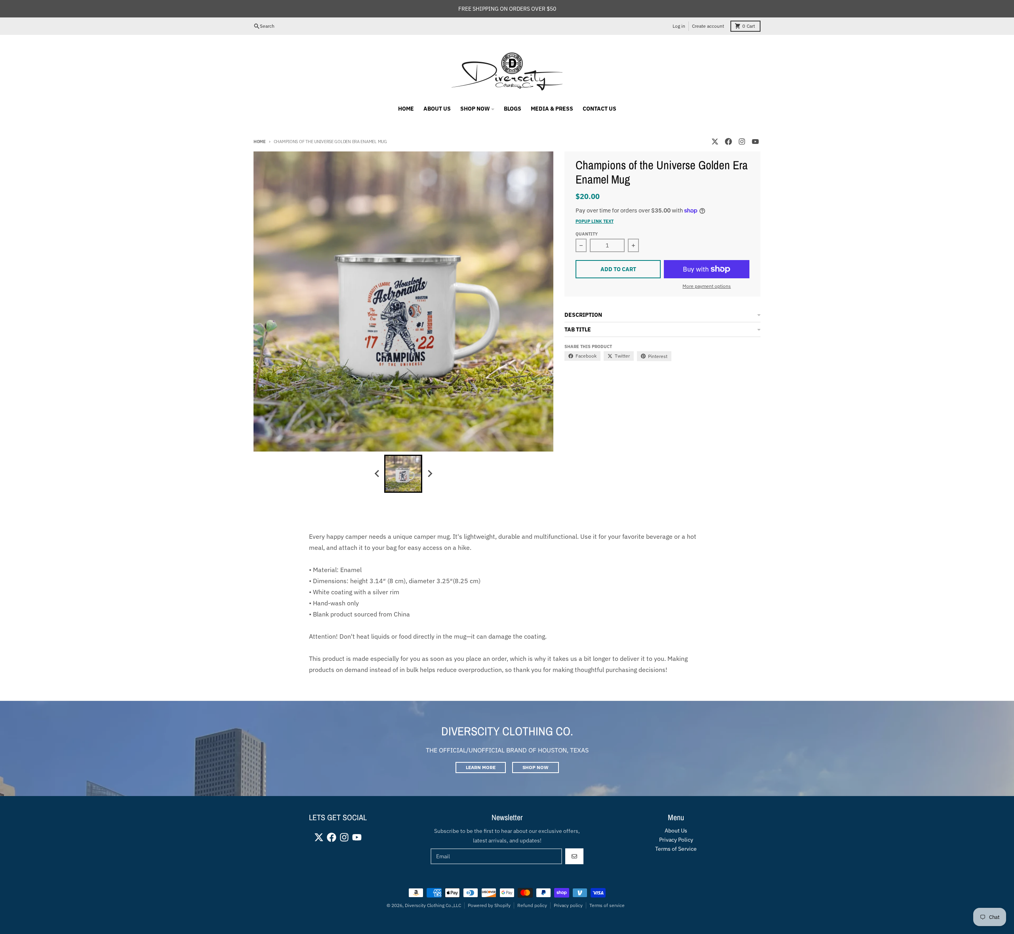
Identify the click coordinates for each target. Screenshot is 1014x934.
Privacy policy (568, 905)
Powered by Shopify (489, 905)
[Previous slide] (377, 474)
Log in (679, 26)
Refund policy (532, 905)
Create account (708, 26)
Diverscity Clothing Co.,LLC (433, 905)
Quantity (587, 234)
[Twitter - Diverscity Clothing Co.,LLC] (715, 141)
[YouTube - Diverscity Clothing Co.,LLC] (755, 141)
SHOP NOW (535, 767)
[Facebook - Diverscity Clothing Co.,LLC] (728, 141)
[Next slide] (429, 474)
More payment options (706, 286)
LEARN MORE (481, 767)
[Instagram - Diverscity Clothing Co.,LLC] (742, 141)
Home (260, 141)
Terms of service (607, 905)
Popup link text (595, 221)
